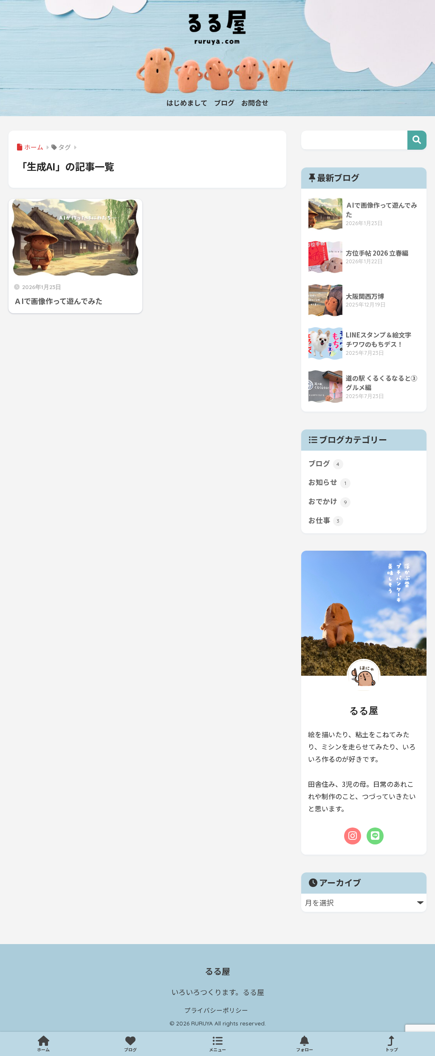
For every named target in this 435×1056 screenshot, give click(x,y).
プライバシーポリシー (216, 1010)
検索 (417, 140)
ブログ (324, 463)
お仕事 (324, 520)
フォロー (304, 1049)
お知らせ (327, 482)
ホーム (43, 1049)
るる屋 (217, 971)
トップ (391, 1049)
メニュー (217, 1049)
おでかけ (327, 501)
